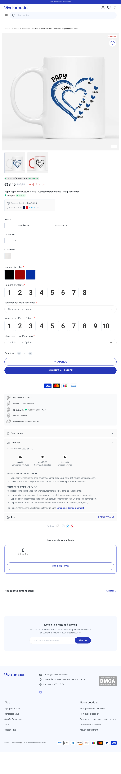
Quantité (9, 353)
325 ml (13, 240)
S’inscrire (82, 640)
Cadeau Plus (10, 730)
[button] (60, 267)
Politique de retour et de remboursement (98, 719)
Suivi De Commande (13, 719)
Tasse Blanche (23, 225)
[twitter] (67, 526)
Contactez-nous (11, 714)
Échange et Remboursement (70, 508)
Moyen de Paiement (89, 730)
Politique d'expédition (89, 714)
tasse (16, 28)
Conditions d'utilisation (90, 724)
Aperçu (62, 361)
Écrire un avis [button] (60, 566)
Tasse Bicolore (60, 225)
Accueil (7, 28)
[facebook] (63, 526)
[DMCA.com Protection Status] (108, 681)
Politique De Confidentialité (92, 708)
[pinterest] (72, 526)
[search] (14, 15)
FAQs (6, 724)
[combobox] (63, 15)
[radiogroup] (60, 275)
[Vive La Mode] (15, 7)
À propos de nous (12, 708)
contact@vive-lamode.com (55, 674)
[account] (103, 7)
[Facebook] (40, 692)
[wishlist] (109, 7)
